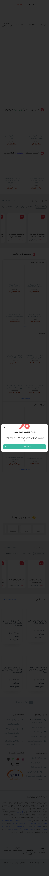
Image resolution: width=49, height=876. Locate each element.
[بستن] (4, 428)
